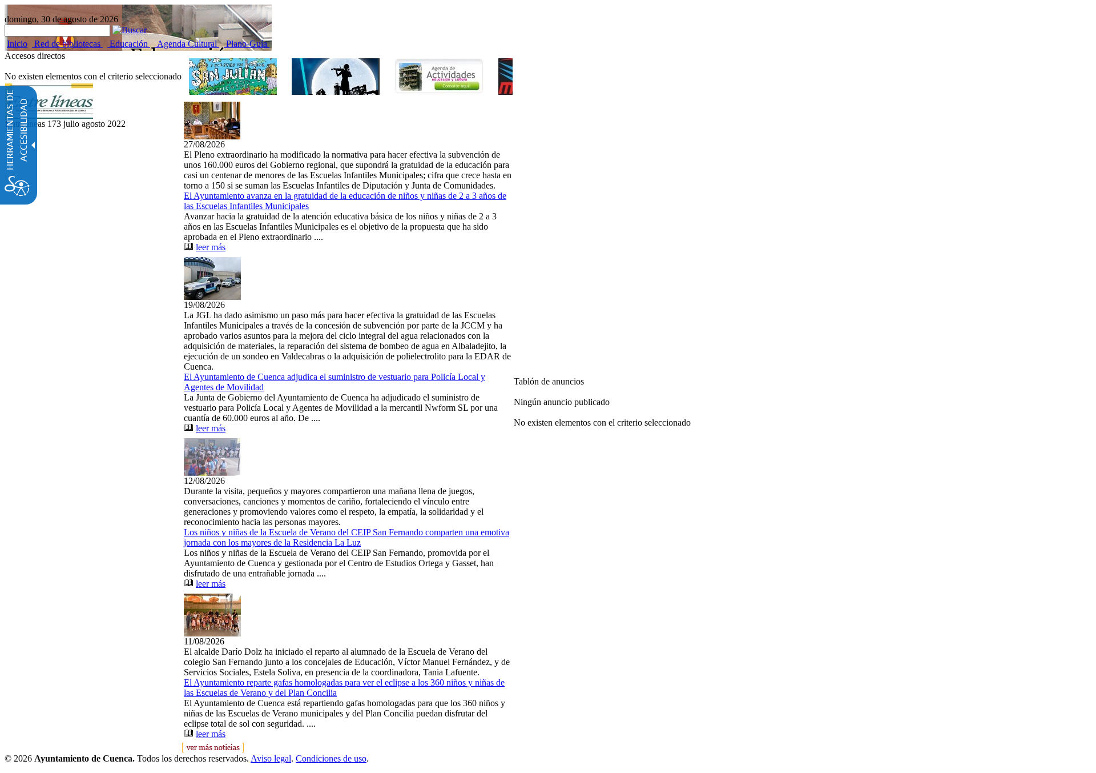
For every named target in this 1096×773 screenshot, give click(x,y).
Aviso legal (271, 758)
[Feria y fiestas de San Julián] (233, 77)
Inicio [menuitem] (17, 44)
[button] (129, 30)
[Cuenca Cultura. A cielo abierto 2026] (335, 77)
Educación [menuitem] (128, 44)
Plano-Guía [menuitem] (246, 44)
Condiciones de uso (331, 758)
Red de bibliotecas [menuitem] (67, 44)
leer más (210, 247)
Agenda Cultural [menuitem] (187, 44)
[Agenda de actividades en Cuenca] (439, 76)
